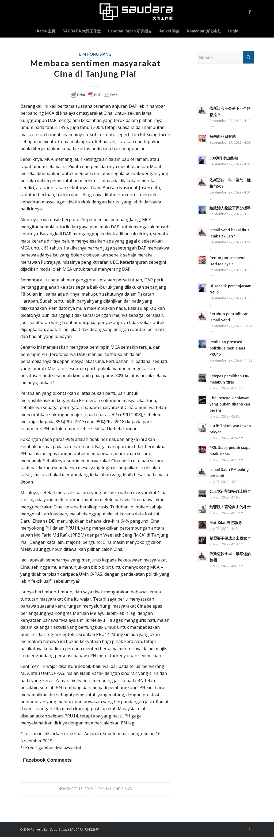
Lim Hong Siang (95, 54)
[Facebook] (250, 12)
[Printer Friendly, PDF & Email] (95, 95)
